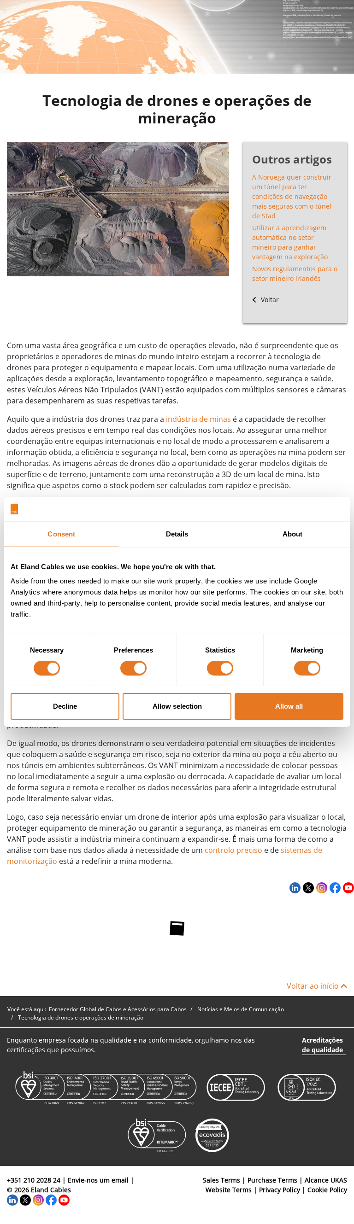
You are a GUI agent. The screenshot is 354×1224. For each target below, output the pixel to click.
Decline (65, 706)
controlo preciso (233, 850)
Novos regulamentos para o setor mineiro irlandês (294, 273)
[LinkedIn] (294, 887)
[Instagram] (320, 887)
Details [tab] (177, 533)
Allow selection (177, 706)
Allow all (289, 706)
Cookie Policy (327, 1189)
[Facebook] (334, 887)
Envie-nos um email (98, 1180)
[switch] (133, 668)
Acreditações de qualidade (322, 1045)
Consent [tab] (61, 533)
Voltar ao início (314, 986)
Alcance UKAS (326, 1180)
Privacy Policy (279, 1189)
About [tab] (293, 533)
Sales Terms (221, 1180)
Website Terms (229, 1189)
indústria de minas (198, 419)
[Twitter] (307, 887)
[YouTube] (347, 887)
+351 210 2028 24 (33, 1180)
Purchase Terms (272, 1180)
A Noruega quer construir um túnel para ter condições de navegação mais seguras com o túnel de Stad (291, 196)
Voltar (269, 299)
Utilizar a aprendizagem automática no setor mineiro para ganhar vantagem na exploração (290, 242)
